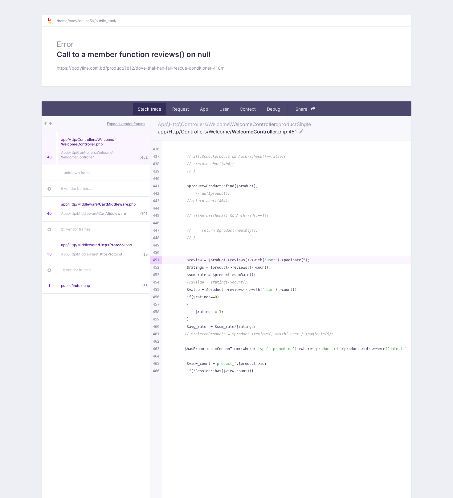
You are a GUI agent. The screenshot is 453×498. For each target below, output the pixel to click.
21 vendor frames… (77, 229)
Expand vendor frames (126, 123)
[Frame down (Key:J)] (50, 124)
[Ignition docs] (52, 21)
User (224, 109)
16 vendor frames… (77, 269)
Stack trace (149, 109)
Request (180, 109)
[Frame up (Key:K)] (45, 124)
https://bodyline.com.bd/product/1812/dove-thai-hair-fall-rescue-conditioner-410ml (141, 68)
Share (302, 109)
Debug (273, 109)
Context (248, 109)
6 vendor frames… (76, 188)
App (204, 109)
